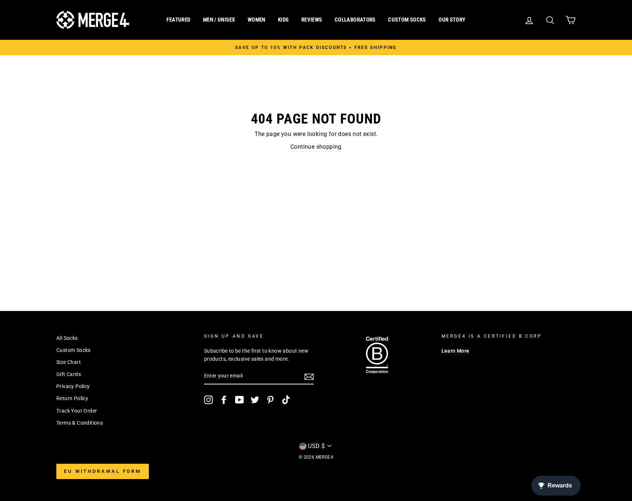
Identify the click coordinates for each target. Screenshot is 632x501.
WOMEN (257, 19)
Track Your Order (76, 411)
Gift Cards (68, 374)
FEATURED (178, 19)
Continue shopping (316, 146)
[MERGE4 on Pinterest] (270, 399)
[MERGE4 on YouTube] (239, 399)
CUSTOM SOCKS (407, 19)
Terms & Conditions (79, 423)
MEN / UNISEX (219, 19)
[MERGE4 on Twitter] (255, 399)
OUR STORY (452, 19)
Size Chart (68, 362)
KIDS (283, 19)
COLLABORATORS (355, 19)
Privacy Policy (73, 386)
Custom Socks (73, 350)
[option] (316, 47)
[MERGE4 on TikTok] (286, 399)
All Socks (67, 338)
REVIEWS (311, 19)
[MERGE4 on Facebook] (223, 399)
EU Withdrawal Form (102, 471)
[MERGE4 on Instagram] (208, 399)
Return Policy (72, 398)
